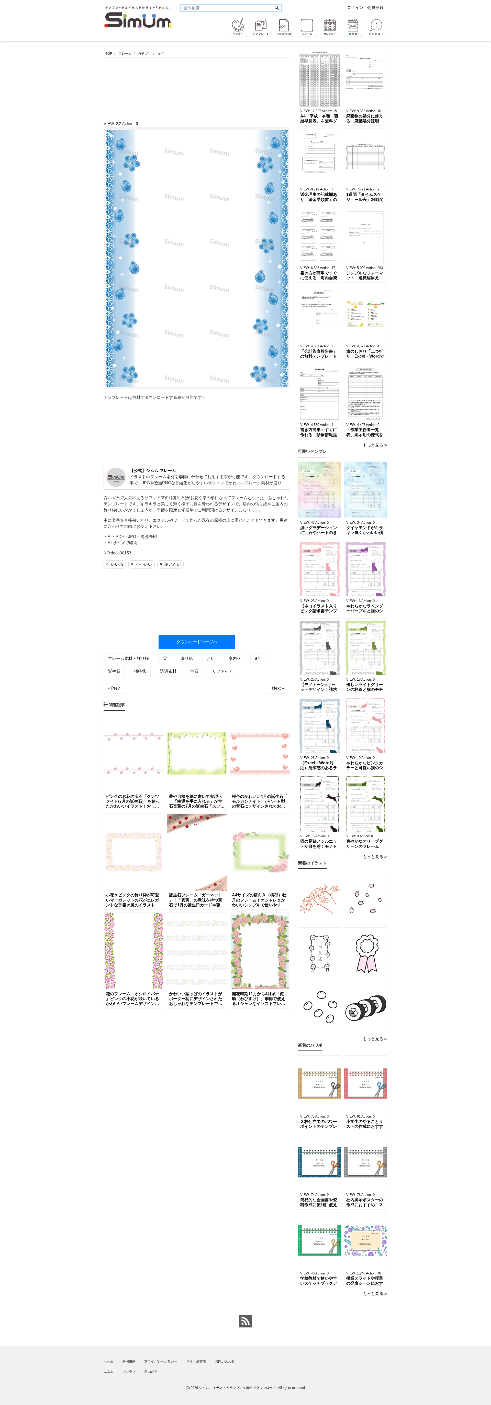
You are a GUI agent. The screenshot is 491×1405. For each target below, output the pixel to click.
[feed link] (245, 1321)
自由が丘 (151, 1372)
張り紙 (187, 658)
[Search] (277, 8)
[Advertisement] (79, 203)
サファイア (222, 671)
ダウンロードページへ (196, 642)
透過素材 (168, 671)
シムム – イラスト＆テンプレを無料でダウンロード (237, 1388)
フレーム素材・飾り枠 (128, 658)
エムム (109, 1372)
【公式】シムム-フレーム (153, 470)
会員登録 (375, 7)
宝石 (194, 671)
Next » (278, 688)
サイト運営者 (196, 1361)
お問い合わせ (225, 1361)
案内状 (235, 658)
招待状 (140, 671)
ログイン (355, 7)
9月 (258, 658)
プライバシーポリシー (160, 1361)
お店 (211, 658)
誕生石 (114, 671)
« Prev (114, 688)
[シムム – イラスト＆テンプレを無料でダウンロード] (138, 16)
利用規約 (129, 1361)
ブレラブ (129, 1372)
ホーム (109, 1361)
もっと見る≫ (375, 445)
